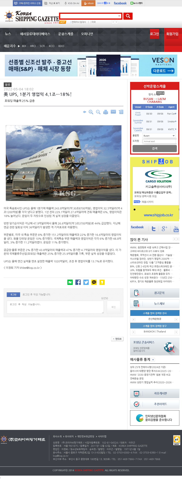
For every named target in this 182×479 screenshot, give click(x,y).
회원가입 (172, 34)
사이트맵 (102, 436)
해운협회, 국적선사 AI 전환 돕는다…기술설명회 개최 (152, 255)
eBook (91, 3)
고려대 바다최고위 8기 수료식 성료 (147, 251)
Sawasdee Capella (138, 129)
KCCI (51, 45)
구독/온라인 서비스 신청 (30, 3)
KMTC (171, 129)
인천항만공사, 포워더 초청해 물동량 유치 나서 (152, 273)
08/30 (149, 113)
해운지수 (10, 46)
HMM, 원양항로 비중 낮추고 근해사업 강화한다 (152, 247)
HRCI (33, 45)
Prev (113, 22)
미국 (94, 22)
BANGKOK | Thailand (155, 331)
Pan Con (171, 113)
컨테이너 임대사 (79, 22)
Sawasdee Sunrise (138, 121)
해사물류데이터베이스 (35, 34)
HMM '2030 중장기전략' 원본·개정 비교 (150, 374)
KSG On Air (73, 3)
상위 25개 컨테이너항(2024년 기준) (148, 367)
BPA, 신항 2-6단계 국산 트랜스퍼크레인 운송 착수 (152, 266)
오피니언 (87, 34)
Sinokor (171, 121)
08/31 (149, 121)
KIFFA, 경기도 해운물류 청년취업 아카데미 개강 (152, 281)
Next (116, 22)
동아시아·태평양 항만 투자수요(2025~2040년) (152, 371)
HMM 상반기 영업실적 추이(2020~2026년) (152, 382)
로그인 (154, 34)
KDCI (61, 45)
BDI (24, 45)
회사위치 (69, 436)
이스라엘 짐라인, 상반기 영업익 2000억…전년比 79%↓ (152, 258)
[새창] (154, 412)
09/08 (160, 113)
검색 (154, 148)
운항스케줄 (65, 34)
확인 (113, 307)
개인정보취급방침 (85, 436)
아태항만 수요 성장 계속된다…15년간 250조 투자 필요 (152, 277)
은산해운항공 (154, 319)
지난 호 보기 (54, 3)
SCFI (42, 45)
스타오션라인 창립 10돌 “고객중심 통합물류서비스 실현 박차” (152, 262)
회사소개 (57, 436)
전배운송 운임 (137, 378)
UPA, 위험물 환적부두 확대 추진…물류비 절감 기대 (152, 270)
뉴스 (8, 34)
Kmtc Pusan (138, 113)
